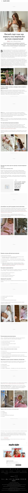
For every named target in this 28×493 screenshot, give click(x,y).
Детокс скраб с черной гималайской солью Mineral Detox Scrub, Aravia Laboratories (19, 184)
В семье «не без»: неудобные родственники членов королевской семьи (13, 383)
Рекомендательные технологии (23, 472)
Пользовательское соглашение (4, 472)
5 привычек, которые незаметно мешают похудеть (8, 128)
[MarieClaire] (6, 0)
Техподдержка (6, 473)
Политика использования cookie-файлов (14, 472)
